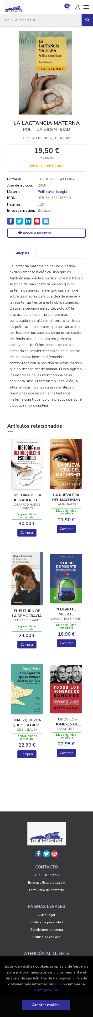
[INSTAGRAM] (54, 853)
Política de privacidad (47, 922)
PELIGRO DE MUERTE (66, 611)
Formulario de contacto (46, 890)
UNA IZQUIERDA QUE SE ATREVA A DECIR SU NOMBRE (27, 722)
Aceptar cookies (46, 1005)
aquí (58, 984)
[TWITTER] (46, 853)
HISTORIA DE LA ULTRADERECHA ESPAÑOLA (26, 497)
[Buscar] (87, 20)
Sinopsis (22, 253)
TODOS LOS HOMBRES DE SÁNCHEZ (66, 721)
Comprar (27, 532)
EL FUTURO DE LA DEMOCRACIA (27, 613)
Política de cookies (46, 937)
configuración (46, 990)
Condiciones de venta (46, 929)
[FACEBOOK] (38, 853)
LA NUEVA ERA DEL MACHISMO (66, 497)
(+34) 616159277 (46, 875)
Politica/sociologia (52, 191)
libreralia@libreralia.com (46, 882)
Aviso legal (46, 915)
